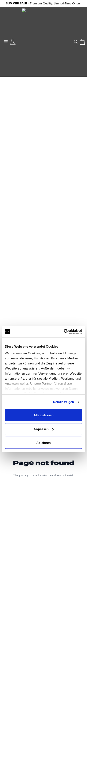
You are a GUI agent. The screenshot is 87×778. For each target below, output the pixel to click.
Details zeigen (63, 401)
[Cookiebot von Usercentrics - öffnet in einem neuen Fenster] (63, 331)
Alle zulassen (43, 415)
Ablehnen (43, 443)
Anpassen (41, 429)
